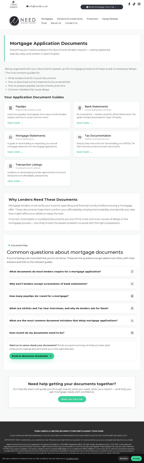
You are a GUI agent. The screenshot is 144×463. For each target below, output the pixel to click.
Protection (92, 18)
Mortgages (47, 18)
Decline (124, 458)
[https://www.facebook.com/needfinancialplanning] (130, 4)
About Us (56, 23)
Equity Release (110, 18)
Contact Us (71, 23)
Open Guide (15, 122)
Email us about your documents (30, 356)
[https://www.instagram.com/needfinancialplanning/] (139, 4)
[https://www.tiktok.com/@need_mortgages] (134, 4)
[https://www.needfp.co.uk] (22, 20)
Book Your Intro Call (72, 399)
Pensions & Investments (70, 18)
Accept (136, 458)
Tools (44, 23)
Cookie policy (72, 458)
